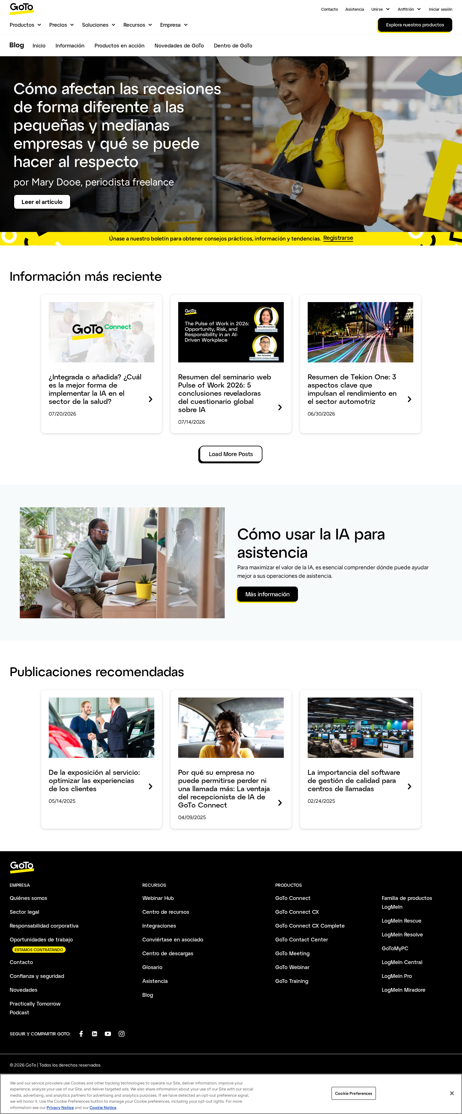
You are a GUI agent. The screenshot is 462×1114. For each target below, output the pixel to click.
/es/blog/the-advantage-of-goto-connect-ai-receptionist (229, 699)
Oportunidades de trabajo (41, 939)
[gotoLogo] (22, 9)
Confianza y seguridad (37, 976)
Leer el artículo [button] (42, 201)
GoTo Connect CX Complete (310, 926)
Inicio (39, 45)
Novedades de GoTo (179, 45)
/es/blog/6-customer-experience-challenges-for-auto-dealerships (99, 699)
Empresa (170, 25)
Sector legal (24, 912)
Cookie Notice (103, 1107)
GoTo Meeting (292, 953)
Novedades (23, 990)
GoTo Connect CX (297, 912)
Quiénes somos (28, 898)
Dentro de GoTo (233, 45)
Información (70, 45)
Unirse (377, 9)
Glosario (152, 967)
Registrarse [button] (338, 237)
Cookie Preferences (353, 1093)
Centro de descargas (167, 953)
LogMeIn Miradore (404, 990)
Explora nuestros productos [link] (415, 24)
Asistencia (354, 9)
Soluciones (95, 25)
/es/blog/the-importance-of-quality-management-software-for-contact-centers (356, 699)
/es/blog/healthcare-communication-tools (94, 298)
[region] (231, 1094)
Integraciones (159, 926)
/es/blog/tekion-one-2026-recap (342, 298)
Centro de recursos (165, 912)
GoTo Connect (293, 898)
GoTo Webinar (292, 967)
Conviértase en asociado (172, 939)
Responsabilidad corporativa (44, 926)
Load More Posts (231, 453)
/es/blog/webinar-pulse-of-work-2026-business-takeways (221, 303)
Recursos (134, 25)
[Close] (452, 1093)
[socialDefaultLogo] (81, 1033)
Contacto (329, 9)
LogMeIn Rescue (401, 921)
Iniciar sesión (440, 9)
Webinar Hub (158, 898)
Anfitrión (406, 9)
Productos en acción (120, 45)
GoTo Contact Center (301, 939)
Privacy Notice (60, 1107)
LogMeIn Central (402, 962)
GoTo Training (291, 981)
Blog (147, 995)
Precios (58, 25)
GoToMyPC (395, 948)
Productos (22, 25)
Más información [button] (267, 594)
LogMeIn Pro (397, 976)
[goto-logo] (231, 867)
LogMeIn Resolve (402, 934)
